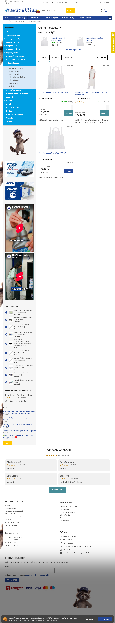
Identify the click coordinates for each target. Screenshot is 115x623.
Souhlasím (105, 619)
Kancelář (9, 97)
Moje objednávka (10, 525)
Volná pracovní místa (11, 522)
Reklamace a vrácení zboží (13, 511)
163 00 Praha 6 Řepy (11, 543)
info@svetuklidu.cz (68, 536)
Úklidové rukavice (14, 71)
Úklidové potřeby (12, 49)
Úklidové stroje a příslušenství (17, 94)
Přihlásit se (11, 580)
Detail (67, 171)
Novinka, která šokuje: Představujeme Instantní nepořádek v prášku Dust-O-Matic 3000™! (18, 412)
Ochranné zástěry (14, 80)
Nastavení (88, 619)
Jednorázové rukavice (15, 68)
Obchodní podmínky (11, 514)
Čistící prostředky (12, 39)
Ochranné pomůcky (13, 63)
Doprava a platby (60, 3)
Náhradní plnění (64, 515)
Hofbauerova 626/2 (10, 540)
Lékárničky (11, 86)
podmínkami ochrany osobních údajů (36, 575)
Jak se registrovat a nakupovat (69, 507)
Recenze (7, 520)
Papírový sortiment (13, 53)
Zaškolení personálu (66, 518)
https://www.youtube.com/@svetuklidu (75, 553)
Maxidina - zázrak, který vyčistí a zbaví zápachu (18, 431)
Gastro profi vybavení (14, 114)
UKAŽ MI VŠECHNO (12, 107)
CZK (96, 2)
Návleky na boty (13, 83)
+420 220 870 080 (68, 540)
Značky (8, 121)
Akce (7, 32)
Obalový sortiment (13, 90)
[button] (71, 106)
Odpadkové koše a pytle (15, 60)
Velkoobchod (63, 509)
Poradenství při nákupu (66, 512)
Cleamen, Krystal (12, 42)
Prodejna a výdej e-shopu (12, 537)
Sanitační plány (64, 521)
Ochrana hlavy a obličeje (16, 77)
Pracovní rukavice (14, 74)
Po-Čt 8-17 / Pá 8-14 (10, 546)
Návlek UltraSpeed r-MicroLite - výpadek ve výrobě (17, 418)
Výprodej (9, 118)
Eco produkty (11, 46)
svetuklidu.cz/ (67, 550)
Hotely (8, 104)
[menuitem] (6, 18)
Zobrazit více (56, 490)
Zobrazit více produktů (72, 50)
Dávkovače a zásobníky (14, 56)
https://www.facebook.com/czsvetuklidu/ (76, 546)
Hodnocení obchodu (57, 450)
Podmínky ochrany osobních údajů (15, 517)
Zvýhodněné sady (12, 35)
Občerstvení (10, 101)
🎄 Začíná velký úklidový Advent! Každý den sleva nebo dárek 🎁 (17, 436)
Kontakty (46, 3)
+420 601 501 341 (68, 543)
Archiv (7, 443)
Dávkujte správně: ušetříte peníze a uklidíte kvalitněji (16, 425)
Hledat (69, 10)
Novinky (9, 111)
